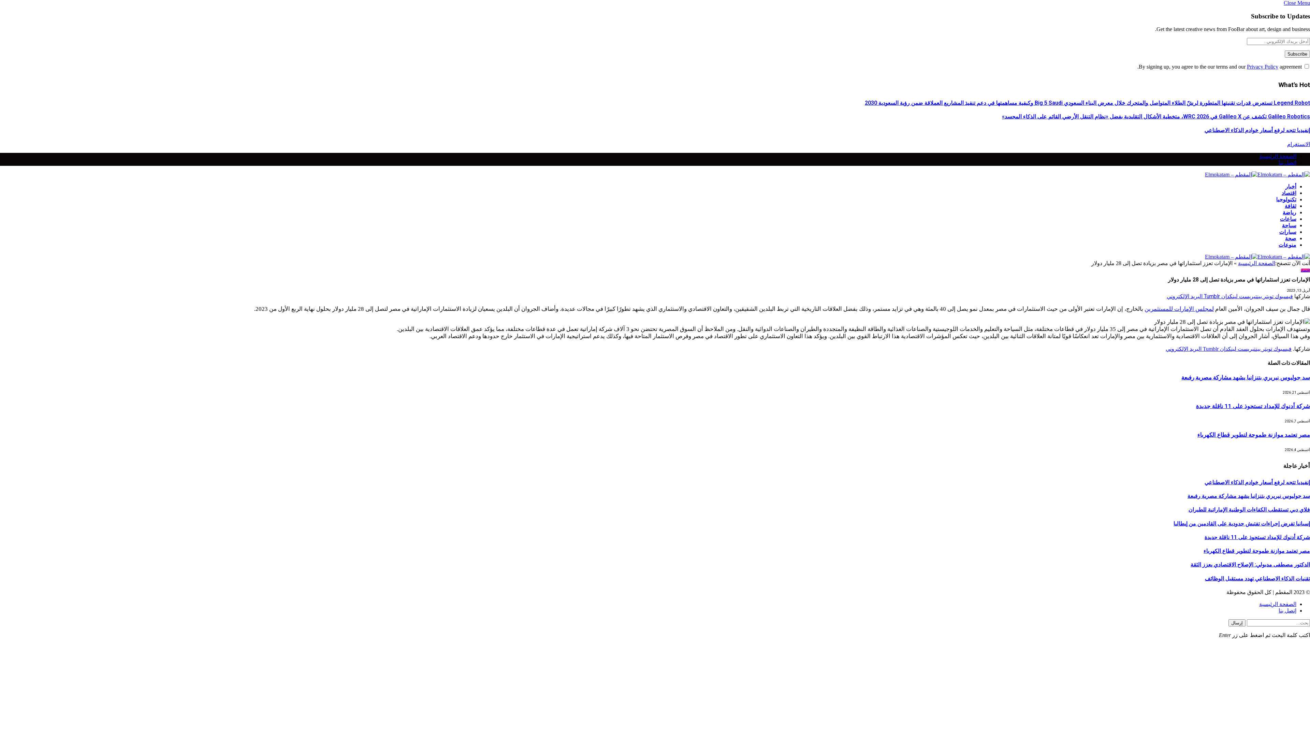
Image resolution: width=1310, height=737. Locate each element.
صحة (1290, 238)
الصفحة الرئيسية (1277, 156)
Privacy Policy (1262, 67)
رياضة (1289, 212)
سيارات (1287, 232)
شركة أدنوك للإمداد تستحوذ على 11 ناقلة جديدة (1253, 406)
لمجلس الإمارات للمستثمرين (1179, 309)
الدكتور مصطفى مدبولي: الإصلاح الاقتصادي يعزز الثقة (1250, 564)
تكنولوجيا (1286, 199)
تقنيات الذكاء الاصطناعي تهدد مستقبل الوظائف (1257, 578)
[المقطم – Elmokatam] (1257, 174)
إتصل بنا (1287, 162)
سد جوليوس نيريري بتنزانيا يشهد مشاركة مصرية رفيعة (1245, 377)
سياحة (1289, 225)
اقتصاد (1289, 193)
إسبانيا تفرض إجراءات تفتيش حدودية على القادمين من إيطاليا (1242, 523)
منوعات (1287, 245)
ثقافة (1290, 206)
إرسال (1237, 622)
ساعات (1288, 219)
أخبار (1290, 186)
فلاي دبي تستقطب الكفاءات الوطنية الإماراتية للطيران (1249, 509)
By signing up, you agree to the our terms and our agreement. (1220, 67)
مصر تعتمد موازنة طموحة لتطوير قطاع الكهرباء (1253, 434)
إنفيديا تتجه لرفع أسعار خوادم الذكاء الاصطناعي (1257, 130)
